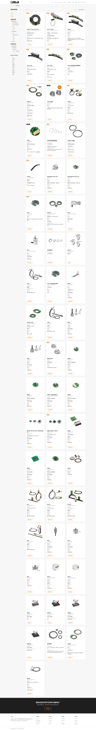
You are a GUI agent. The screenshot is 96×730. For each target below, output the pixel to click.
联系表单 (63, 718)
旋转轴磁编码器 (15, 23)
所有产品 (12, 12)
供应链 (50, 723)
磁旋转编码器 (13, 19)
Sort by (76, 9)
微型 (13, 62)
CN (83, 2)
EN (78, 2)
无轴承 (13, 64)
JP (80, 2)
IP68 (13, 69)
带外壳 (13, 72)
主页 (11, 5)
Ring (13, 36)
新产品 (12, 14)
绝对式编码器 (14, 31)
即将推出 (12, 16)
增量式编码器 (14, 21)
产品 (53, 2)
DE (79, 2)
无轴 (13, 29)
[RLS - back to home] (15, 2)
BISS (13, 60)
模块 (13, 33)
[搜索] (26, 2)
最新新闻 (63, 723)
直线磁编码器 (13, 44)
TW (84, 2)
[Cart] (76, 2)
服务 (55, 2)
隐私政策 (50, 720)
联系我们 (69, 2)
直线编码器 (14, 49)
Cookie (50, 722)
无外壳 (13, 67)
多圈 (13, 74)
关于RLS (65, 2)
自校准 (13, 70)
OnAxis (14, 28)
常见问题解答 (38, 720)
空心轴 (13, 58)
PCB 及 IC (13, 41)
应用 (58, 2)
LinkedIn (75, 722)
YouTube (75, 718)
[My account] (73, 2)
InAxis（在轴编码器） (16, 51)
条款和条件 (50, 718)
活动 (62, 722)
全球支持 (63, 720)
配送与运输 (38, 722)
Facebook (76, 720)
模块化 (13, 65)
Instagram (76, 723)
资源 (61, 2)
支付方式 (37, 723)
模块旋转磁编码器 (16, 24)
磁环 (13, 26)
